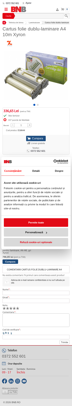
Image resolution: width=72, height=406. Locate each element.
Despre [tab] (59, 170)
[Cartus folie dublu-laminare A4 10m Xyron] (36, 72)
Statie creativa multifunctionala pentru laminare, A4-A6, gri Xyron (19, 250)
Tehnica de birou (16, 23)
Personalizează (34, 232)
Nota (5, 305)
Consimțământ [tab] (12, 170)
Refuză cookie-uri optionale (36, 242)
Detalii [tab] (36, 170)
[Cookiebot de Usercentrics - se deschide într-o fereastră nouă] (53, 162)
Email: (6, 297)
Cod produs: (15, 130)
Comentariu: (9, 312)
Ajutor (28, 3)
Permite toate (36, 222)
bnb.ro (16, 402)
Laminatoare (34, 23)
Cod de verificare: (12, 329)
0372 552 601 (12, 3)
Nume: (6, 289)
